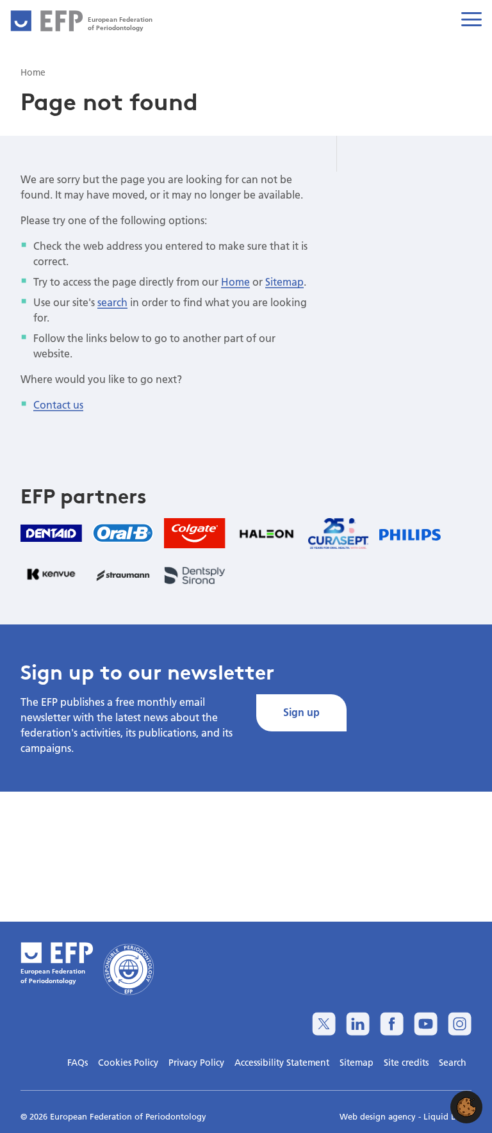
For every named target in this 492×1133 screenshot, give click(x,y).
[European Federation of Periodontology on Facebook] (392, 1024)
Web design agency (379, 1116)
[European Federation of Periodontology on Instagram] (460, 1024)
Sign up (301, 712)
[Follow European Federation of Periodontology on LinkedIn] (358, 1024)
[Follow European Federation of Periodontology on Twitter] (324, 1024)
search (112, 302)
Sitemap (284, 281)
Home (235, 281)
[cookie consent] (466, 1107)
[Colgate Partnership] (195, 533)
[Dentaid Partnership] (51, 533)
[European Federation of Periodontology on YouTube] (426, 1024)
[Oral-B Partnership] (123, 533)
